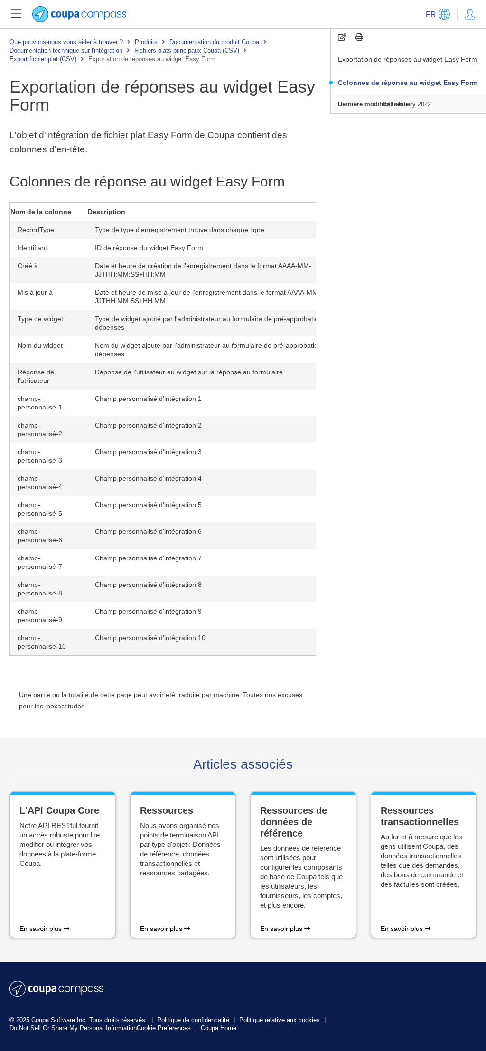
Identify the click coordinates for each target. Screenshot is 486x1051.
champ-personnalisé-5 (40, 509)
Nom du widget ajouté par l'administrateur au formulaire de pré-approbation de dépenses (213, 350)
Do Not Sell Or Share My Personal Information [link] (73, 1028)
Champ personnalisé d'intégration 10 (150, 638)
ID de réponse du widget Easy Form (149, 247)
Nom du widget (40, 345)
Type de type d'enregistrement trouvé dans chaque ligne (179, 229)
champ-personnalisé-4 (40, 482)
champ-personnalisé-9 (40, 615)
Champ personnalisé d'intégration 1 (148, 398)
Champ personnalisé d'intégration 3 (148, 452)
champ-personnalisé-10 (42, 642)
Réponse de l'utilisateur (36, 376)
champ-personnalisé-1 (40, 403)
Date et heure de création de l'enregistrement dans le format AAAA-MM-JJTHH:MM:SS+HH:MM (203, 270)
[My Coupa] (469, 14)
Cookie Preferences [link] (164, 1028)
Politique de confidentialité (194, 1019)
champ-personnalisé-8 (40, 589)
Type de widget (40, 319)
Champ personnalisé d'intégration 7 (148, 558)
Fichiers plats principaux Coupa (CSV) (186, 50)
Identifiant (32, 247)
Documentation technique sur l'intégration (65, 50)
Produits (146, 42)
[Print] (359, 37)
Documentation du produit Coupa (214, 42)
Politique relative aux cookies (280, 1019)
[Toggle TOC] (16, 14)
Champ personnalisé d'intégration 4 (148, 478)
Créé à (28, 266)
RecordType (36, 229)
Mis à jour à (35, 292)
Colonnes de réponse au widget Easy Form (407, 82)
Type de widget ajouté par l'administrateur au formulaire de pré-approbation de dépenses (213, 323)
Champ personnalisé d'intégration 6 (148, 531)
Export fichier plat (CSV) (42, 59)
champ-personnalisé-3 (40, 456)
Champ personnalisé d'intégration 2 (148, 425)
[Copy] (342, 37)
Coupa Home (218, 1028)
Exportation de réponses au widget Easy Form (407, 59)
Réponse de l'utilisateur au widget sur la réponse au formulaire (189, 372)
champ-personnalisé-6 (40, 536)
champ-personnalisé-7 (40, 562)
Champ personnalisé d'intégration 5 (148, 505)
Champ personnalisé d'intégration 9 (148, 611)
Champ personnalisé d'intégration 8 (148, 584)
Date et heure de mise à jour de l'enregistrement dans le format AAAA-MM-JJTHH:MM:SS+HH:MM (207, 296)
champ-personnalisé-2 (40, 429)
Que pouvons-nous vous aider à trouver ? (66, 42)
